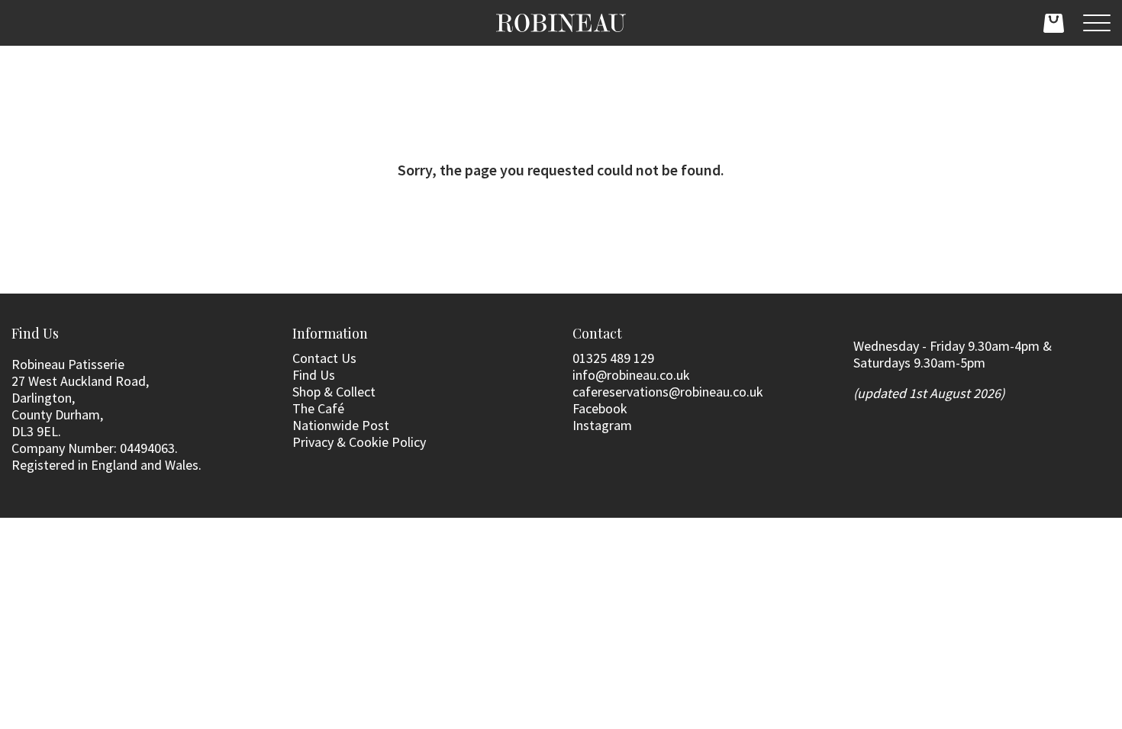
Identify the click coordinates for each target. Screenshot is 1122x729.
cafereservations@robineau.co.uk (667, 391)
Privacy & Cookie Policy (359, 442)
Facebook (599, 408)
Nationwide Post (340, 425)
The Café (318, 408)
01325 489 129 (613, 358)
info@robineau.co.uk (631, 375)
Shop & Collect (334, 391)
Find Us (313, 375)
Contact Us (324, 358)
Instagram (602, 425)
